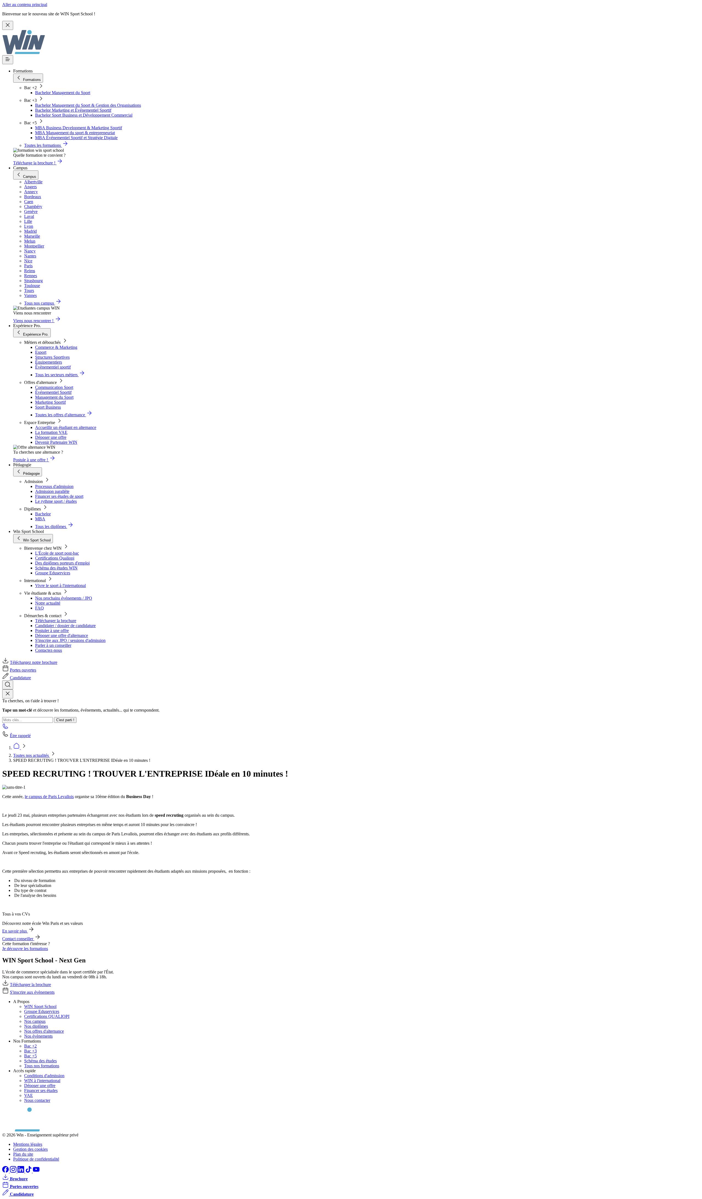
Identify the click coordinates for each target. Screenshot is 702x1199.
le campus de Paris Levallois (49, 796)
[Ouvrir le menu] (7, 59)
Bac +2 (30, 1046)
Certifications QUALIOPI (46, 1016)
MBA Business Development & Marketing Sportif (78, 127)
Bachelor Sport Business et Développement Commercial (83, 115)
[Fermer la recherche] (7, 693)
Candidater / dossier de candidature (65, 625)
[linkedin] (21, 1171)
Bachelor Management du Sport (62, 92)
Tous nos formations (41, 1065)
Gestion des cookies (30, 1149)
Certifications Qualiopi (54, 558)
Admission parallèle (52, 491)
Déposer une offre (50, 437)
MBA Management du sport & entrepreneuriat (75, 132)
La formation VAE (51, 432)
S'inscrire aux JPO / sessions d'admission (70, 640)
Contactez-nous (48, 650)
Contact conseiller (18, 938)
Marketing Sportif (50, 402)
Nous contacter (37, 1100)
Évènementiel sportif (53, 367)
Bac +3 (30, 1051)
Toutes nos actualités (31, 755)
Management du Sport (54, 397)
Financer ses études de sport (59, 496)
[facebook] (6, 1171)
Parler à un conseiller (53, 645)
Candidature (20, 677)
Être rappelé (20, 735)
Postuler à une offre (52, 630)
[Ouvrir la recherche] (7, 684)
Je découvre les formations (25, 948)
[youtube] (36, 1171)
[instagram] (14, 1171)
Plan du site (23, 1154)
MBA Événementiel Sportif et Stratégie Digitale (76, 137)
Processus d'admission (54, 486)
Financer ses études (41, 1090)
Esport (40, 352)
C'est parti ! (65, 720)
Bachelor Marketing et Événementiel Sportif (73, 110)
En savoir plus (15, 931)
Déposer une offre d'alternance (61, 635)
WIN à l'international (42, 1080)
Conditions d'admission (44, 1075)
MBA (40, 518)
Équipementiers (48, 362)
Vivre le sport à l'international (60, 585)
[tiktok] (29, 1171)
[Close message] (7, 25)
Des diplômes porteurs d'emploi (62, 563)
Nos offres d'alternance (44, 1031)
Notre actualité (47, 603)
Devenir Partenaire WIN (56, 442)
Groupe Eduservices (52, 573)
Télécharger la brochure (55, 620)
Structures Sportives (52, 357)
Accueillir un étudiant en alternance (65, 427)
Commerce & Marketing (56, 347)
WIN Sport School (40, 1006)
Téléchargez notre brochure (33, 662)
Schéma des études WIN (56, 568)
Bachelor (43, 514)
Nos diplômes (36, 1026)
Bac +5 (30, 1056)
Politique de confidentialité (36, 1159)
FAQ (39, 608)
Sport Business (48, 407)
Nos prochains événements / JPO (63, 598)
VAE (28, 1095)
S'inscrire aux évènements (32, 992)
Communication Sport (54, 387)
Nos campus (35, 1021)
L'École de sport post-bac (57, 553)
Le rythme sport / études (56, 501)
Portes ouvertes (23, 670)
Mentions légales (27, 1144)
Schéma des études (40, 1060)
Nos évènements (38, 1036)
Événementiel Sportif (53, 392)
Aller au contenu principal (24, 4)
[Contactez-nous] (5, 728)
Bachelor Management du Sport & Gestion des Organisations (88, 105)
